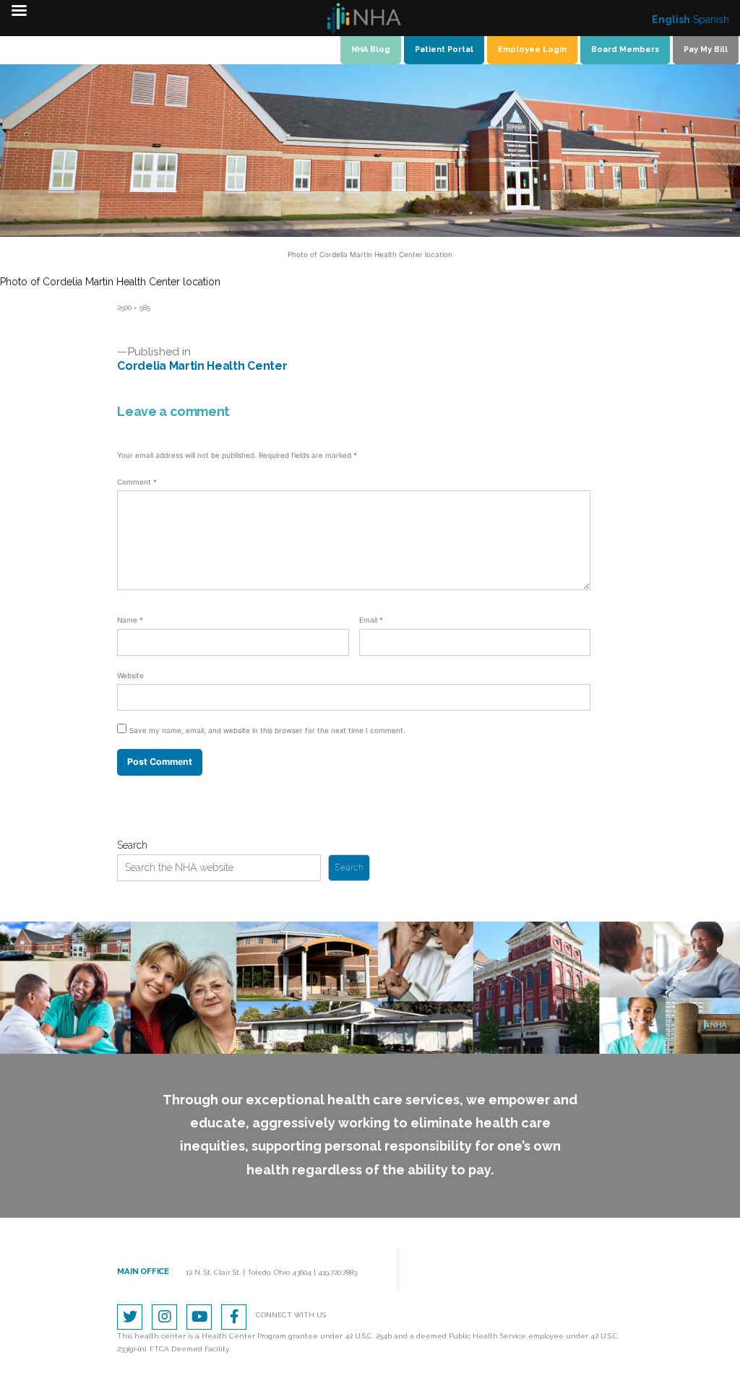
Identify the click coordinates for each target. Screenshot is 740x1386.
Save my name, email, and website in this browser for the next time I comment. (267, 730)
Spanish (711, 19)
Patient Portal (444, 49)
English (671, 19)
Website (130, 675)
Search (132, 845)
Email (371, 619)
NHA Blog (370, 49)
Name (130, 619)
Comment (137, 481)
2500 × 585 (133, 307)
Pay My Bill (706, 49)
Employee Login (532, 49)
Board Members (625, 49)
